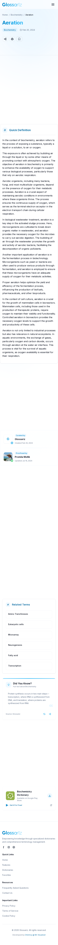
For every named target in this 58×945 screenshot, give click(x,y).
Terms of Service (10, 911)
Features (6, 865)
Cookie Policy (8, 916)
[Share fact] (50, 714)
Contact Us (7, 893)
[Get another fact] (44, 714)
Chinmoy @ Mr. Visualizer (35, 935)
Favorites (6, 875)
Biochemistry (17, 15)
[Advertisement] (29, 91)
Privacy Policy (8, 906)
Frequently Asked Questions (15, 888)
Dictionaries (7, 870)
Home (5, 15)
